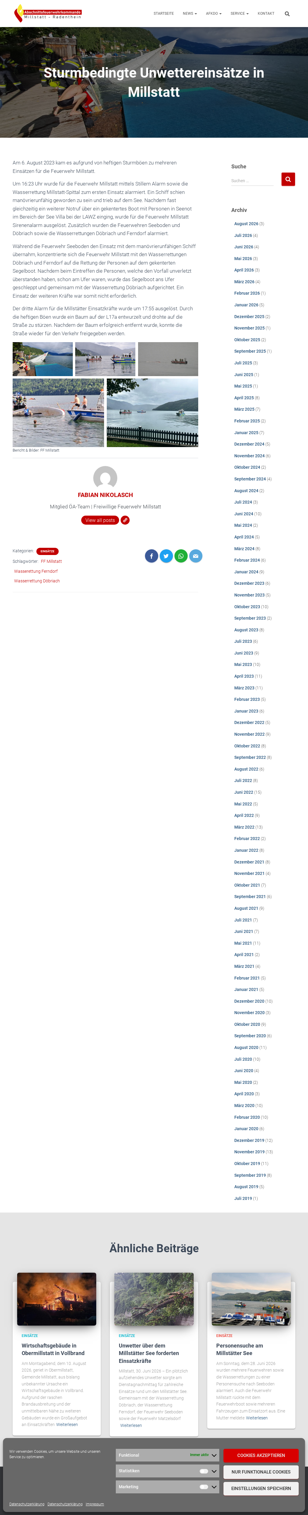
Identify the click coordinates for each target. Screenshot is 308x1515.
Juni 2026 (243, 246)
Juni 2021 (243, 931)
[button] (195, 13)
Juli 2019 (243, 1198)
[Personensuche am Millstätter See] (251, 1298)
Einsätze (47, 551)
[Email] (195, 556)
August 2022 (246, 769)
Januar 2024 (246, 571)
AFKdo (212, 13)
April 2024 (244, 537)
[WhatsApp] (181, 556)
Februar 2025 (247, 421)
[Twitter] (166, 556)
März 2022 (244, 827)
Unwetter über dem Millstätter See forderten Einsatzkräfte (149, 1353)
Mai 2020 (243, 1082)
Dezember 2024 (249, 444)
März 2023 (244, 687)
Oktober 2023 (247, 606)
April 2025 (244, 397)
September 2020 (250, 1035)
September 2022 (250, 757)
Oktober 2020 (247, 1024)
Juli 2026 (243, 235)
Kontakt (266, 13)
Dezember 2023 (249, 583)
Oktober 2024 (247, 467)
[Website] (125, 520)
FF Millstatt (51, 561)
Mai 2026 (243, 258)
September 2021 (250, 896)
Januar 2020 (246, 1128)
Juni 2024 (243, 513)
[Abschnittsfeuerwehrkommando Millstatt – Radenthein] (48, 13)
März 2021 (244, 966)
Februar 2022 (247, 838)
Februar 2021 (247, 978)
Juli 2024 (243, 502)
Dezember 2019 (249, 1140)
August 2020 (246, 1047)
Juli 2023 (243, 641)
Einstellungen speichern (261, 1488)
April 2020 (244, 1093)
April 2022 (244, 815)
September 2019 (250, 1175)
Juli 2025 (243, 362)
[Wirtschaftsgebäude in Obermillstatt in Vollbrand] (56, 1298)
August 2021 (246, 908)
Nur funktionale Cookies (261, 1472)
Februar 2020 (247, 1117)
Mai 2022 (243, 804)
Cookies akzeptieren (261, 1455)
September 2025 (250, 351)
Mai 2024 (243, 525)
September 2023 (250, 618)
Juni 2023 (243, 653)
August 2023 (246, 629)
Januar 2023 (246, 711)
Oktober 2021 (247, 885)
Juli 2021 (243, 920)
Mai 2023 (243, 664)
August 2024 (246, 490)
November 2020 (249, 1012)
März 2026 (244, 281)
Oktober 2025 (247, 339)
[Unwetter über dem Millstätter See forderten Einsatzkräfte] (153, 1298)
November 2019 (249, 1151)
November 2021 (249, 873)
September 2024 (250, 479)
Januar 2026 (246, 304)
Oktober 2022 (247, 746)
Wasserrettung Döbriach (37, 580)
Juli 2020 (243, 1059)
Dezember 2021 (249, 862)
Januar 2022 (246, 850)
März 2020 (244, 1105)
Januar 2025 (246, 432)
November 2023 (249, 595)
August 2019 (246, 1186)
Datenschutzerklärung (27, 1504)
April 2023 (244, 676)
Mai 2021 (243, 943)
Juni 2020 (243, 1070)
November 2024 (249, 455)
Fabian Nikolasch (105, 494)
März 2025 (244, 409)
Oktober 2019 (247, 1163)
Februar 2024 (247, 560)
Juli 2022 (243, 780)
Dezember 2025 (249, 316)
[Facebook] (151, 556)
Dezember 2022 (249, 722)
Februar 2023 (247, 699)
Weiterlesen (67, 1424)
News (188, 13)
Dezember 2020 (249, 1001)
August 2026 (246, 223)
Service (238, 13)
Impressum (95, 1504)
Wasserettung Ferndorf (36, 571)
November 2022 (249, 734)
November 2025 (249, 328)
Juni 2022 (243, 792)
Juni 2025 (243, 374)
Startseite (164, 13)
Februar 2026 (247, 293)
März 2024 (244, 548)
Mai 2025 (243, 386)
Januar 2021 (246, 989)
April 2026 (244, 270)
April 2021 (244, 954)
